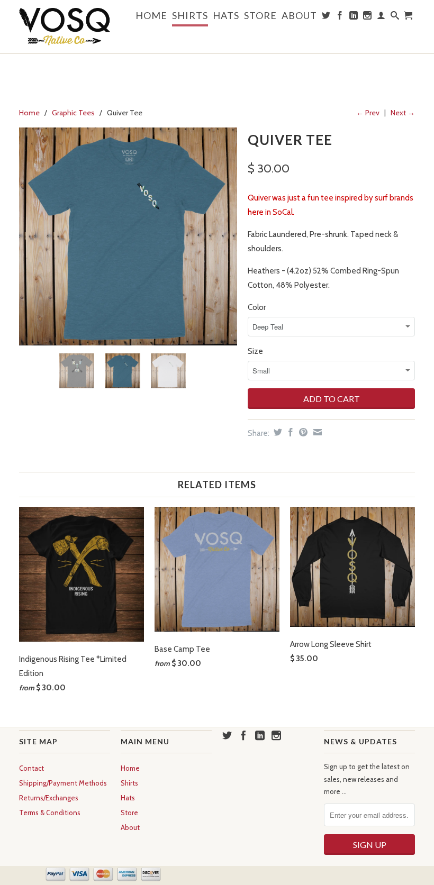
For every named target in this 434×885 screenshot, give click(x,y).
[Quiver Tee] (128, 236)
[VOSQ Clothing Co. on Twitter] (326, 17)
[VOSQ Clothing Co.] (64, 26)
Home (151, 16)
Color (257, 307)
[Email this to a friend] (316, 432)
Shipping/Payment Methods (63, 783)
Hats (226, 16)
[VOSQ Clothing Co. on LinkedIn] (353, 17)
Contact (31, 768)
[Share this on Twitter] (276, 432)
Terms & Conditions (49, 812)
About (299, 16)
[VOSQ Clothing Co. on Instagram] (367, 17)
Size (255, 351)
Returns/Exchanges (48, 797)
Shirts (190, 16)
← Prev (367, 112)
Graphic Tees (73, 112)
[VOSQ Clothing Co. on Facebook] (340, 17)
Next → (403, 112)
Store (260, 16)
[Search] (395, 17)
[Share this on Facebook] (289, 432)
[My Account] (381, 17)
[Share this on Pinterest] (302, 432)
